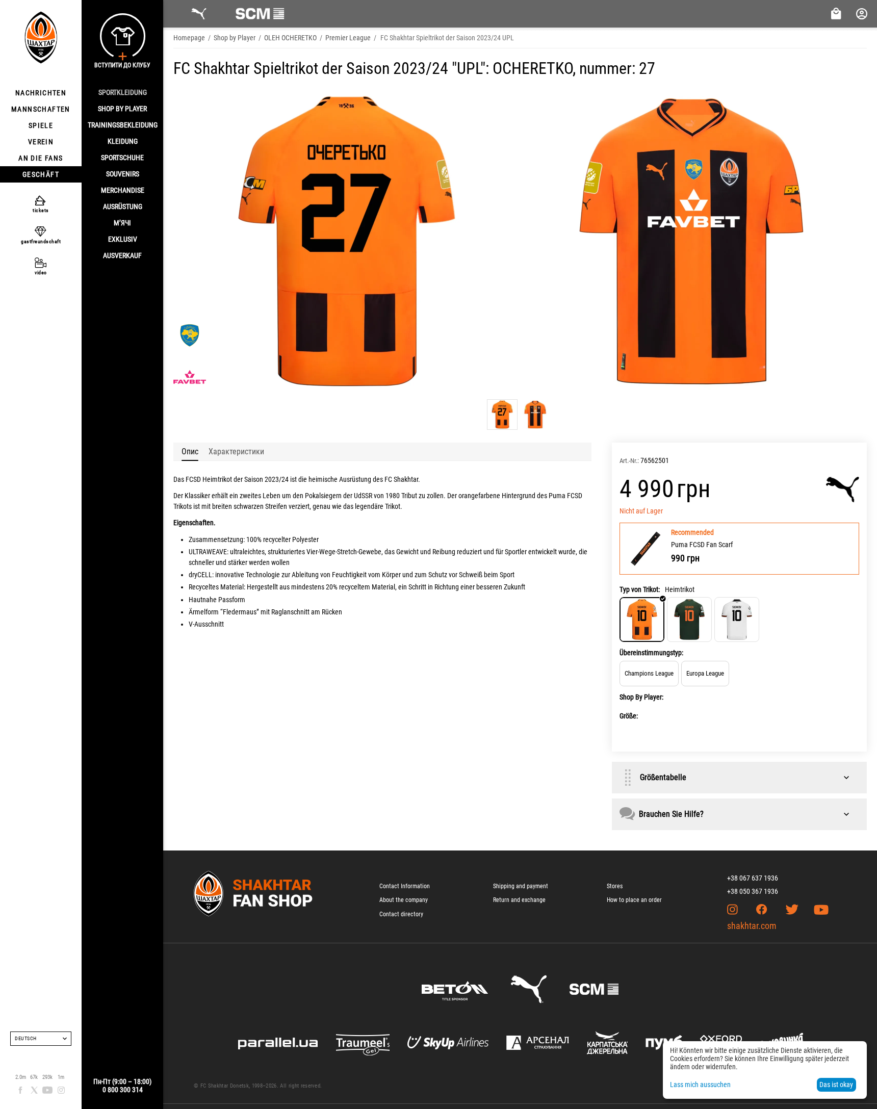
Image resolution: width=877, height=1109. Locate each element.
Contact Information (404, 886)
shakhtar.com (752, 925)
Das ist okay (836, 1084)
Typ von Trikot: (640, 589)
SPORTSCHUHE (122, 157)
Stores (615, 886)
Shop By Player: (641, 697)
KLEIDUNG (123, 141)
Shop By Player (122, 109)
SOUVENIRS (122, 174)
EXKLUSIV (122, 239)
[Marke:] (842, 489)
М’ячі (122, 223)
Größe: (629, 716)
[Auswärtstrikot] (689, 619)
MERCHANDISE (122, 190)
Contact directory (401, 914)
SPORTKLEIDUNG (122, 92)
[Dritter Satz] (736, 619)
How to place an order (634, 900)
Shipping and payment (520, 886)
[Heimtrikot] (642, 619)
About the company (403, 900)
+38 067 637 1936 (752, 878)
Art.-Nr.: (629, 461)
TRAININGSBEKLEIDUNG (123, 125)
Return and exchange (519, 900)
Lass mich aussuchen (700, 1084)
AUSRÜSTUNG (122, 206)
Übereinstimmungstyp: (651, 653)
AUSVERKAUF (122, 255)
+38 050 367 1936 (752, 891)
